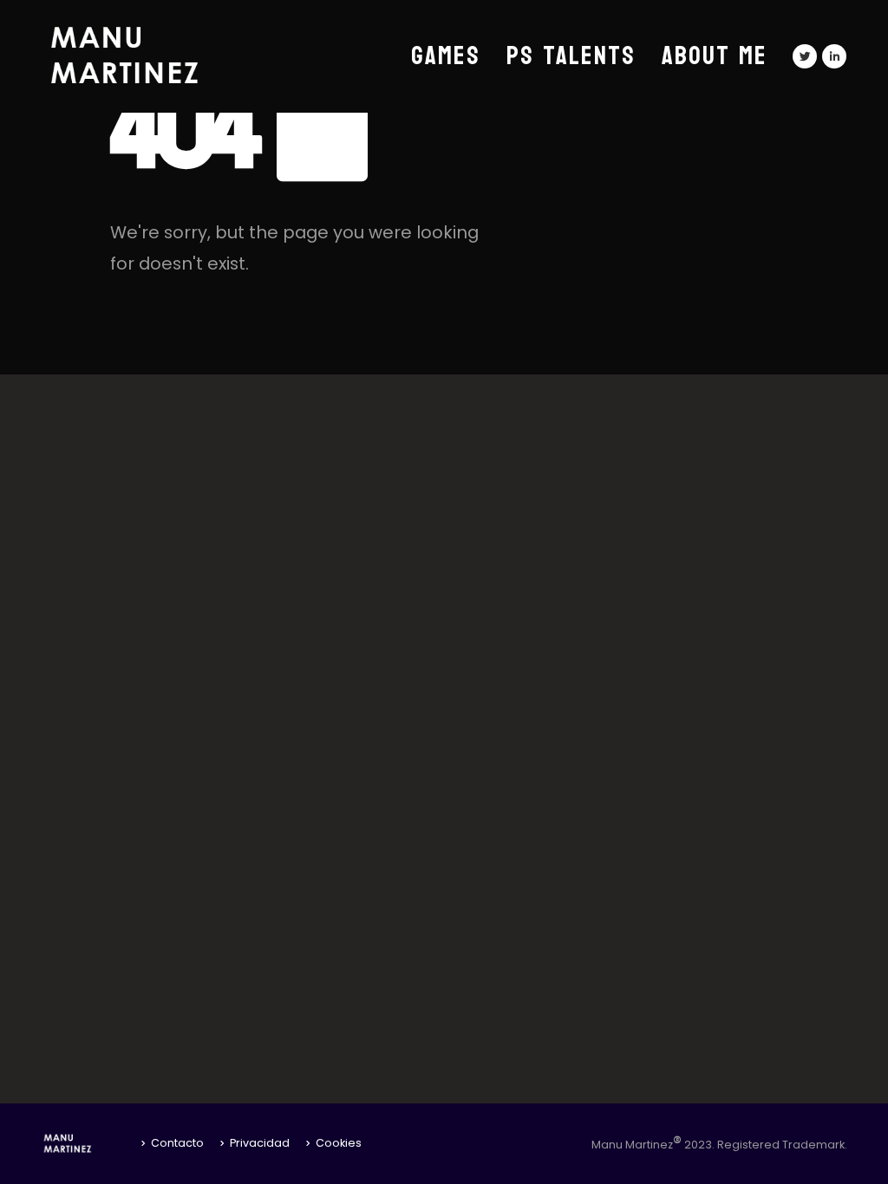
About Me (714, 56)
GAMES (445, 56)
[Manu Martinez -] (149, 56)
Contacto (177, 1142)
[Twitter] (805, 56)
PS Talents (571, 56)
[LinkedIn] (834, 56)
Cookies (339, 1142)
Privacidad (260, 1142)
